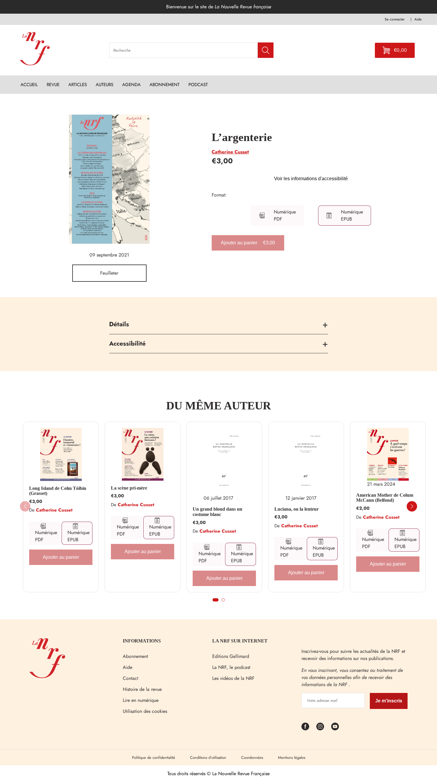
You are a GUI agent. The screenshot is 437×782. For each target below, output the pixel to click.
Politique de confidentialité (153, 757)
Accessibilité (127, 343)
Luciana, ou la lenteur (296, 509)
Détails (119, 324)
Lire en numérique (140, 700)
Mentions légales (291, 757)
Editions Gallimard (230, 656)
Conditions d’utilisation (208, 757)
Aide (127, 667)
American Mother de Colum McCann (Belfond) (384, 498)
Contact (130, 678)
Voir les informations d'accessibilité (311, 178)
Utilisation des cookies (145, 711)
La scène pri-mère (129, 487)
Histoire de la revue (142, 689)
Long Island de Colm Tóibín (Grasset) (57, 491)
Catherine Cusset (230, 151)
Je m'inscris (388, 700)
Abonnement (135, 656)
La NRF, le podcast (231, 667)
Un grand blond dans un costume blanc (217, 511)
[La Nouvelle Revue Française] (47, 676)
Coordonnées (252, 757)
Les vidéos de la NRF (233, 678)
